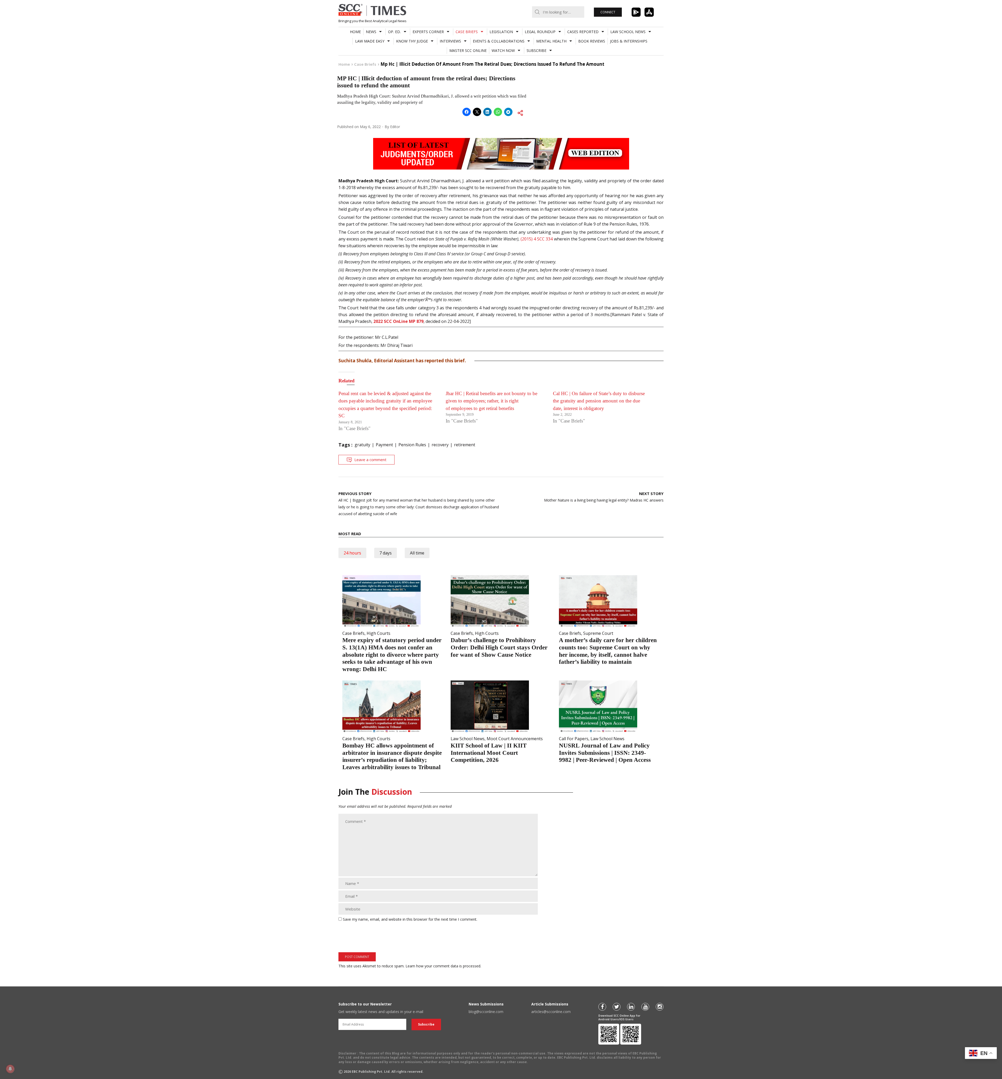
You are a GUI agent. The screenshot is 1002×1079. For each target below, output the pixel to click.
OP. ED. (394, 31)
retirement (464, 445)
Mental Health (551, 41)
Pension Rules (412, 445)
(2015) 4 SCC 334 (537, 239)
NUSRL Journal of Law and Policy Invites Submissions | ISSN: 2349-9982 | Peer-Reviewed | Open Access (605, 752)
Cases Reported (583, 31)
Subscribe (536, 50)
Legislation (501, 31)
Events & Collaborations (498, 41)
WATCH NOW (503, 50)
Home (355, 31)
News (371, 31)
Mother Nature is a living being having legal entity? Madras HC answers (604, 497)
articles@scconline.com (551, 1011)
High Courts (378, 633)
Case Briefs (467, 31)
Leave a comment (370, 459)
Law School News (628, 31)
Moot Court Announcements (515, 739)
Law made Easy (369, 41)
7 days (385, 553)
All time (417, 553)
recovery (440, 445)
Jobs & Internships (628, 41)
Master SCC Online (468, 50)
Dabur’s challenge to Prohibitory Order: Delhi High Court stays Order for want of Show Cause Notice (499, 647)
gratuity (362, 445)
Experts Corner (428, 31)
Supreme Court (598, 633)
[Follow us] (602, 1007)
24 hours (352, 553)
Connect (607, 12)
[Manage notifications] (10, 1069)
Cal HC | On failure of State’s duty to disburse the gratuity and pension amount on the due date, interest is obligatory (599, 401)
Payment (384, 445)
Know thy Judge (412, 41)
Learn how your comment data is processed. (443, 965)
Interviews (450, 41)
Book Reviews (591, 41)
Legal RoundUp (540, 31)
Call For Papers (573, 739)
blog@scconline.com (486, 1011)
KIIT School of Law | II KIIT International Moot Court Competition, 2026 (489, 752)
